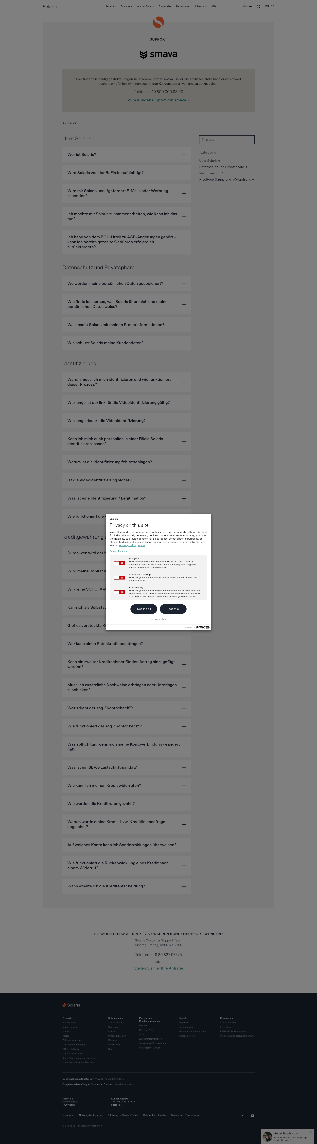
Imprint (141, 546)
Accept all (173, 609)
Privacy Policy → (118, 551)
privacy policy (127, 545)
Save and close (158, 619)
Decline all (144, 609)
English (114, 519)
